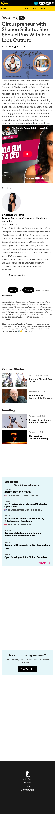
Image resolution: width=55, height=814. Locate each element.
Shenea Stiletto (24, 47)
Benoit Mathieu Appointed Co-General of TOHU (40, 396)
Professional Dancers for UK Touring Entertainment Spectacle (24, 520)
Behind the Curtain (18, 9)
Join (48, 3)
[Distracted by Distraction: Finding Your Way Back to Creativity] (15, 437)
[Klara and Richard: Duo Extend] (15, 380)
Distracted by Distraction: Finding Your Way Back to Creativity (38, 440)
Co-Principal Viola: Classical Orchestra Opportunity (25, 505)
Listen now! (27, 331)
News (3, 9)
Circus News (10, 18)
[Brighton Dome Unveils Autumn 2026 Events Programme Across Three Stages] (15, 421)
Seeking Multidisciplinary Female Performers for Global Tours (22, 534)
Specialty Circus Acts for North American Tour (27, 546)
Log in (13, 289)
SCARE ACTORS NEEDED (17, 492)
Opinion (34, 9)
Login (42, 3)
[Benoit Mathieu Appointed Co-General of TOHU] (15, 396)
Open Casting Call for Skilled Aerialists (25, 557)
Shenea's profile (17, 274)
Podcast (44, 9)
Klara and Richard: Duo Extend (40, 380)
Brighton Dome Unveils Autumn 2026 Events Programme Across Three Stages (40, 423)
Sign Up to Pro (27, 668)
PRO (36, 3)
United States (9, 225)
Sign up (28, 289)
